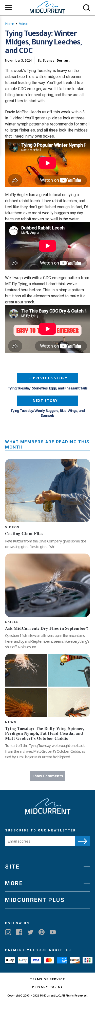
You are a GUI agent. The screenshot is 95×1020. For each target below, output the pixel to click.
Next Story (47, 400)
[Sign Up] (82, 841)
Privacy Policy (47, 987)
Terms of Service (47, 979)
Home (9, 23)
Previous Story (47, 378)
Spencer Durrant (56, 60)
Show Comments (47, 775)
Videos (23, 23)
